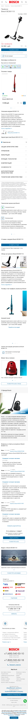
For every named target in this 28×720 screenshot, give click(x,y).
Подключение (4, 673)
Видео (18, 675)
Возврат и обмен (5, 679)
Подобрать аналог (14, 49)
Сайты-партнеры (20, 679)
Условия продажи (14, 700)
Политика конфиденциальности (14, 698)
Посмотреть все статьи (14, 383)
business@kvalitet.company (14, 691)
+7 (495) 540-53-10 (14, 653)
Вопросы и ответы (21, 672)
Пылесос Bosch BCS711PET (17, 503)
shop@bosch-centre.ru (14, 688)
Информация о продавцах (13, 715)
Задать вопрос (14, 537)
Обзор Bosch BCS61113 (13, 132)
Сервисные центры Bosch (7, 675)
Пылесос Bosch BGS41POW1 (17, 451)
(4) (25, 95)
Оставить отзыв (14, 245)
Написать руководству (14, 694)
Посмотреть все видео (14, 573)
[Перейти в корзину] (26, 2)
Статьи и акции (5, 680)
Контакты (18, 680)
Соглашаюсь (14, 717)
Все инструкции (9, 56)
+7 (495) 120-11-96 (14, 609)
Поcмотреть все (14, 541)
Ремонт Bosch (4, 677)
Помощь (18, 677)
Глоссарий (18, 673)
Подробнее (14, 598)
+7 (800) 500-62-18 (14, 660)
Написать (14, 613)
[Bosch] (14, 2)
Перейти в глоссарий (14, 327)
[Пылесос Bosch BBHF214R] (14, 83)
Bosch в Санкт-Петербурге (8, 682)
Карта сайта (14, 702)
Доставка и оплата (6, 672)
